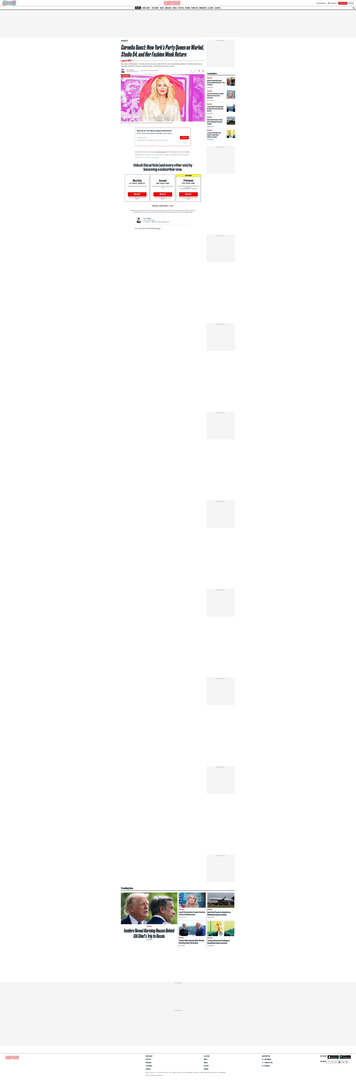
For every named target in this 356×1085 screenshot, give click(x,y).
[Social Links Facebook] (328, 1062)
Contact (152, 1072)
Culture (206, 1066)
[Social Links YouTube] (339, 1062)
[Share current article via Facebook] (191, 70)
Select (137, 194)
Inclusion (196, 1072)
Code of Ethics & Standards (185, 1072)
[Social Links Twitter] (332, 1062)
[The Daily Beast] (172, 3)
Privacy (174, 1072)
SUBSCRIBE (342, 3)
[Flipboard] (346, 1062)
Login (171, 206)
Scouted (217, 8)
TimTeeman (147, 222)
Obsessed (168, 8)
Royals (175, 8)
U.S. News (210, 8)
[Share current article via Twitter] (195, 70)
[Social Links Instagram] (335, 1062)
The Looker (155, 8)
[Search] (354, 8)
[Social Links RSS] (343, 1062)
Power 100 (194, 8)
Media (162, 8)
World (206, 1062)
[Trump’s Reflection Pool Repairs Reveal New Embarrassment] (231, 137)
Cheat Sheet (146, 8)
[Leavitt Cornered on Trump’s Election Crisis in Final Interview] (231, 98)
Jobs (160, 1072)
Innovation (202, 8)
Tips (157, 1072)
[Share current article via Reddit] (203, 70)
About (147, 1072)
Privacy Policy (164, 140)
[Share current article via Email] (199, 70)
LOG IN (351, 3)
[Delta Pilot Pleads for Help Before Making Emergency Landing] (231, 124)
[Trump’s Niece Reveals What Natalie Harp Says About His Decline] (231, 111)
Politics (181, 8)
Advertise (165, 1072)
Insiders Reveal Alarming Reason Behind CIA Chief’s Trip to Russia (149, 933)
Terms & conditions (205, 1072)
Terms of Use (156, 140)
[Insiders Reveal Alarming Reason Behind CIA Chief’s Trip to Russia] (231, 85)
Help (170, 1072)
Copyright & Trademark (218, 1072)
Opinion (187, 8)
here (159, 228)
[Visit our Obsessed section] (15, 3)
